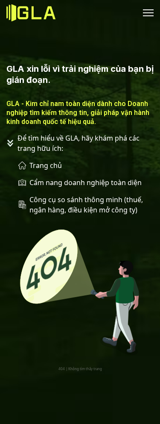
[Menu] (147, 13)
